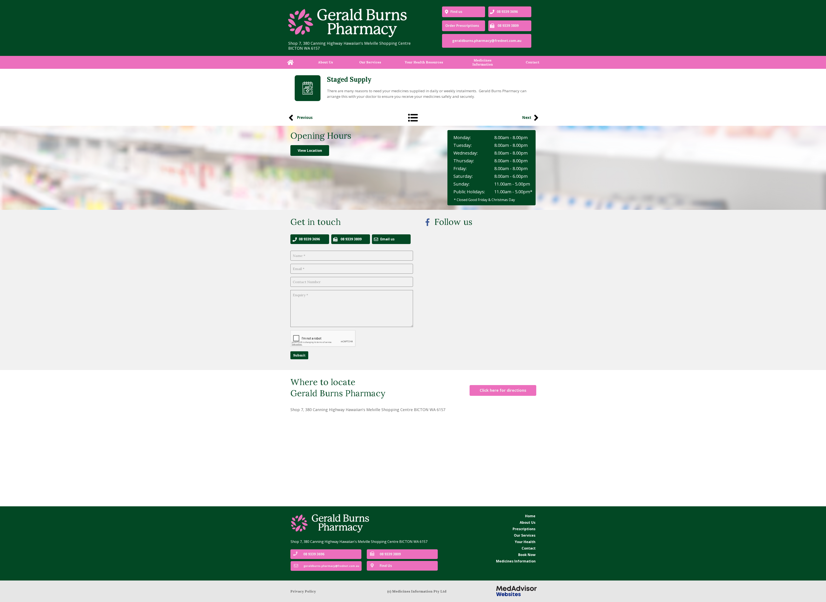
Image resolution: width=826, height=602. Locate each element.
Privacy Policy (303, 591)
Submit (299, 355)
